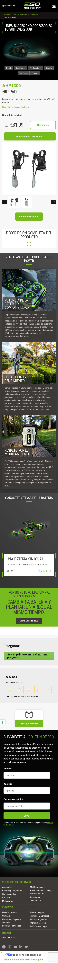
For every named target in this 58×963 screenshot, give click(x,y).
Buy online (43, 125)
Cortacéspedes (9, 894)
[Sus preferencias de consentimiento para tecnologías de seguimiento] (2, 722)
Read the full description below (16, 107)
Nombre (8, 768)
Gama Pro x (35, 900)
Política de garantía (38, 919)
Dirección (7, 14)
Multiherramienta (37, 887)
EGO (32, 6)
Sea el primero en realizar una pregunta (27, 656)
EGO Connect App (38, 926)
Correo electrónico (14, 799)
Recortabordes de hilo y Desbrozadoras (40, 892)
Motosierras (7, 901)
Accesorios (7, 887)
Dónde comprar (37, 912)
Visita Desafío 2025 (29, 620)
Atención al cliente (38, 922)
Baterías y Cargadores (12, 890)
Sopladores (35, 896)
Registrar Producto (29, 216)
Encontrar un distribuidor (29, 136)
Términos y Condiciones (41, 915)
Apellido (8, 783)
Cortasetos (7, 897)
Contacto (6, 915)
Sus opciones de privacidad (26, 954)
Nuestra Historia (9, 912)
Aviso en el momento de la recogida (23, 959)
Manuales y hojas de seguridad (11, 921)
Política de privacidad (11, 925)
